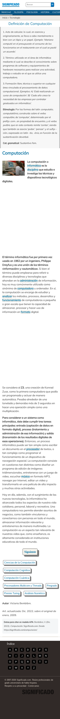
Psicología (32, 12)
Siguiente (30, 551)
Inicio (4, 17)
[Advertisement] (30, 219)
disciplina (32, 169)
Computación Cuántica (16, 578)
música (25, 476)
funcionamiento (11, 300)
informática (34, 165)
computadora (25, 288)
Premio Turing (12, 593)
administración (29, 280)
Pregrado (52, 585)
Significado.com (10, 4)
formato (25, 311)
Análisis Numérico (35, 593)
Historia (45, 12)
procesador (33, 449)
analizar (7, 296)
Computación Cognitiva (17, 570)
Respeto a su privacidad (15, 686)
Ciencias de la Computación (19, 562)
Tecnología (15, 17)
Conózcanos (33, 686)
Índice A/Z (6, 12)
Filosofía (18, 12)
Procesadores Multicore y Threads (23, 585)
